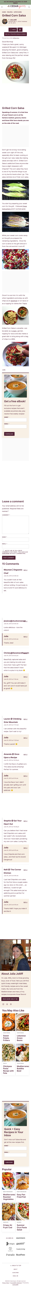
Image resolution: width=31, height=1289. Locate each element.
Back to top (16, 1265)
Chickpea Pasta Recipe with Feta (8, 1069)
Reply (26, 570)
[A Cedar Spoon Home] (16, 7)
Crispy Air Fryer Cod (7, 1226)
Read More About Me (10, 999)
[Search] (29, 7)
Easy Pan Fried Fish (21, 1195)
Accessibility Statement (16, 1282)
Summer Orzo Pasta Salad (22, 1227)
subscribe (5, 553)
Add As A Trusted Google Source (15, 34)
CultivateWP (15, 1284)
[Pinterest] (11, 1004)
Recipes (10, 12)
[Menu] (2, 7)
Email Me (15, 1276)
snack (14, 331)
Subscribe (9, 1162)
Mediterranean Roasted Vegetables (10, 1196)
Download (9, 434)
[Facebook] (7, 1004)
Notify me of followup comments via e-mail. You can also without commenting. (15, 552)
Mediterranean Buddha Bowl (23, 1068)
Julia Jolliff (13, 19)
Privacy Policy (5, 1282)
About (15, 1269)
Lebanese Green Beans (21, 1038)
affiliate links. (16, 38)
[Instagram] (3, 1004)
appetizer (14, 301)
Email (6, 424)
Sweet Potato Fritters (6, 1038)
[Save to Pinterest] (20, 29)
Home (4, 12)
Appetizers (18, 12)
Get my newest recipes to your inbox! (15, 2)
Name (6, 417)
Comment (6, 515)
